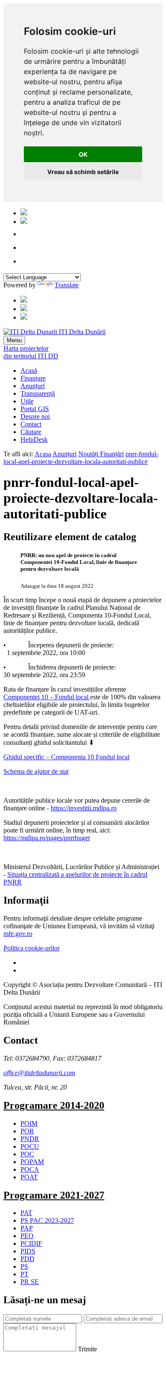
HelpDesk (34, 439)
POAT (29, 1177)
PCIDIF (31, 1243)
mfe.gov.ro (17, 933)
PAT (26, 1212)
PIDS (27, 1251)
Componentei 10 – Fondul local (46, 697)
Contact (30, 424)
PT (24, 1274)
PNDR (29, 1138)
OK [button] (83, 154)
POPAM (32, 1161)
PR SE (29, 1281)
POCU (29, 1146)
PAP (26, 1228)
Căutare (30, 431)
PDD (27, 1258)
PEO (27, 1235)
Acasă (28, 370)
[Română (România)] (23, 213)
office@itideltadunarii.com (39, 1072)
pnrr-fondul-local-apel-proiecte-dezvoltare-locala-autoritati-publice (80, 457)
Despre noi (35, 416)
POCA (29, 1169)
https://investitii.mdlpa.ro (84, 808)
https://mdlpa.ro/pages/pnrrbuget (46, 837)
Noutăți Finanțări (101, 454)
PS (24, 1266)
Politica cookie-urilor (31, 948)
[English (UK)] (23, 221)
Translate (66, 285)
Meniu (14, 340)
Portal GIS (34, 408)
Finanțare (33, 378)
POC (27, 1154)
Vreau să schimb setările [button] (83, 171)
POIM (28, 1123)
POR (27, 1131)
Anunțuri (32, 385)
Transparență (37, 393)
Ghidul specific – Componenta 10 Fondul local (66, 757)
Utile (27, 401)
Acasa (42, 454)
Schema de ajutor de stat (36, 771)
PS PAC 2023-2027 (47, 1220)
